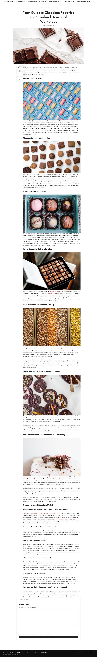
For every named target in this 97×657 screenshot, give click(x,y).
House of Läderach (30, 233)
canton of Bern (65, 477)
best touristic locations (55, 291)
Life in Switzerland (69, 1)
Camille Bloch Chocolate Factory (54, 479)
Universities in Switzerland (9, 654)
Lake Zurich (61, 349)
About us (5, 652)
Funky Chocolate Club (50, 293)
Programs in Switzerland (55, 1)
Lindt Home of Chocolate (35, 349)
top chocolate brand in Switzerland (61, 519)
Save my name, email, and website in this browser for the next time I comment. (34, 633)
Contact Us (18, 652)
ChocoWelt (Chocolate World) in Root (35, 416)
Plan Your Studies (20, 1)
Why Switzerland (8, 1)
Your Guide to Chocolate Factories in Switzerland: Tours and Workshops (48, 17)
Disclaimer (11, 652)
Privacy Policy (26, 652)
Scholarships (42, 1)
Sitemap (19, 654)
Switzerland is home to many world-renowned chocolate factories (40, 513)
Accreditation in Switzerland (40, 652)
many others (63, 69)
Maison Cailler (63, 122)
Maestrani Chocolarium (29, 178)
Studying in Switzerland (49, 25)
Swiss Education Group (84, 1)
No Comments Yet (24, 599)
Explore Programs (32, 1)
